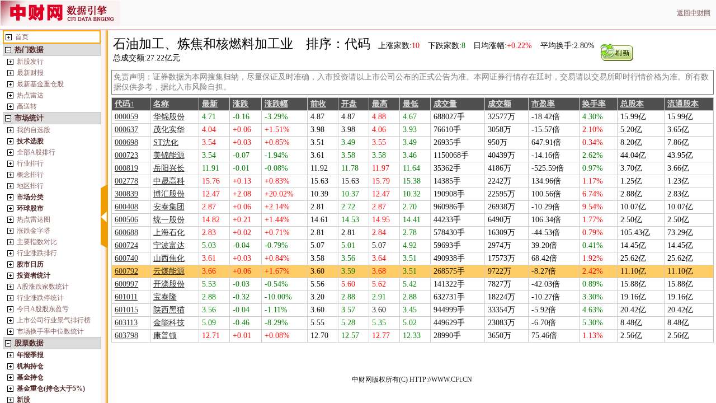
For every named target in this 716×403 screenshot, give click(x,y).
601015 (126, 310)
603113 (126, 322)
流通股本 (683, 104)
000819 (126, 168)
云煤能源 (169, 271)
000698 (126, 142)
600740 (126, 258)
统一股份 (169, 219)
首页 (22, 37)
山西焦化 (169, 258)
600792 (126, 271)
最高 (380, 104)
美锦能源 (169, 155)
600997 (126, 284)
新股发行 (30, 61)
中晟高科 (169, 181)
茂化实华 (169, 129)
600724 (126, 245)
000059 (126, 117)
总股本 (632, 104)
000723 (126, 155)
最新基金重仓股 (40, 84)
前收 (318, 104)
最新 (210, 104)
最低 (410, 104)
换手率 (594, 104)
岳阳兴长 (169, 168)
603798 (126, 335)
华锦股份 (169, 117)
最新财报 (30, 73)
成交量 (445, 104)
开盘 (349, 104)
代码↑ (124, 104)
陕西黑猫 (169, 310)
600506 (126, 219)
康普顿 (165, 335)
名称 (161, 104)
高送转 (27, 106)
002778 (126, 181)
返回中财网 (693, 13)
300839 (126, 194)
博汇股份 (169, 194)
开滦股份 (169, 284)
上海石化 (169, 232)
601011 (126, 297)
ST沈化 (165, 142)
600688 (126, 232)
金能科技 (169, 322)
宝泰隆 (165, 297)
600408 (126, 207)
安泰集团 (169, 207)
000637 (126, 129)
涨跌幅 (276, 104)
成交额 (499, 104)
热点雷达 (30, 95)
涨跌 (240, 104)
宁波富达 (169, 245)
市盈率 (543, 104)
